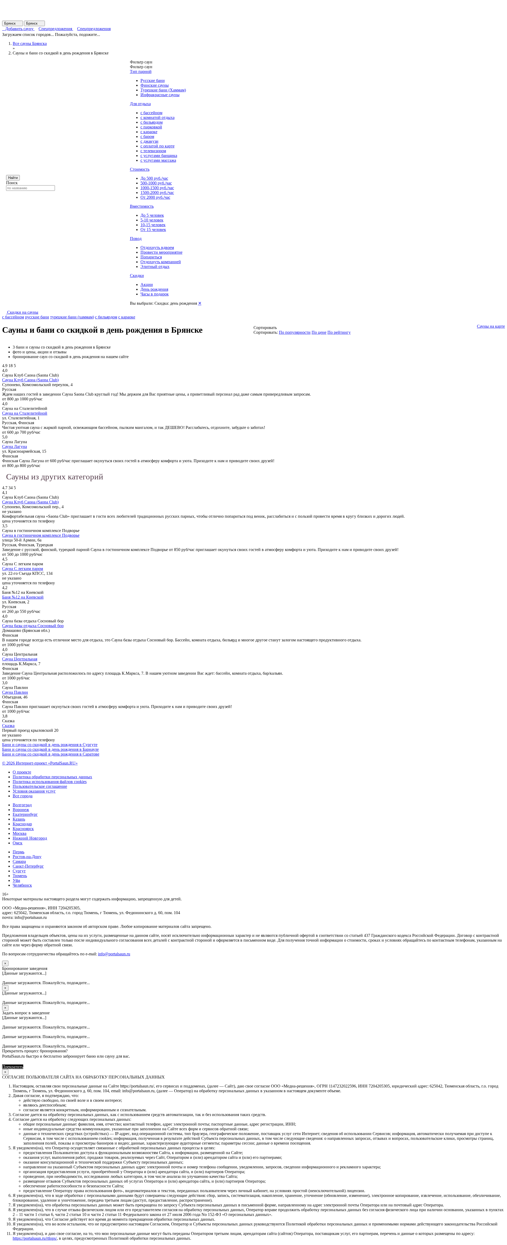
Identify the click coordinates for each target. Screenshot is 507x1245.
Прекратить (12, 1067)
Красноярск (23, 828)
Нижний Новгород (30, 838)
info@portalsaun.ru (114, 954)
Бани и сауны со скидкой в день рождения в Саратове (50, 754)
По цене (319, 332)
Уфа (16, 880)
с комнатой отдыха (157, 117)
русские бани (37, 317)
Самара (19, 861)
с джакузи (149, 141)
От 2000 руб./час (155, 197)
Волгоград (22, 805)
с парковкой (151, 127)
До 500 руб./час (154, 178)
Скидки (137, 275)
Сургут (19, 871)
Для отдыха (140, 103)
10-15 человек (153, 225)
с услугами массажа (158, 160)
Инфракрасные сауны (160, 94)
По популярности (295, 332)
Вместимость (142, 206)
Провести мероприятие (161, 252)
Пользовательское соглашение (40, 786)
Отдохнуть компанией (160, 262)
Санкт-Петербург (28, 866)
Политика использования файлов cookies (50, 781)
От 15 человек (153, 229)
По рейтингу (339, 332)
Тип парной (141, 71)
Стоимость (139, 169)
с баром (147, 136)
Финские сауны (154, 85)
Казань (19, 819)
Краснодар (22, 824)
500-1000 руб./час (156, 183)
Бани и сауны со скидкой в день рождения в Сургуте (49, 744)
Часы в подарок (154, 294)
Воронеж (21, 809)
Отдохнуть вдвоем (157, 247)
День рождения (154, 289)
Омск (17, 843)
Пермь (18, 852)
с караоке (148, 131)
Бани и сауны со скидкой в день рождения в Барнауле (50, 749)
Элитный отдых (155, 266)
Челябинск (22, 885)
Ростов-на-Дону (27, 856)
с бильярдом (151, 122)
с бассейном (151, 112)
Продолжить (35, 1067)
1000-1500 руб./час (157, 188)
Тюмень (20, 875)
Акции (146, 284)
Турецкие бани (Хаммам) (163, 90)
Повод (136, 238)
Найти (13, 178)
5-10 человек (151, 220)
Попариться (151, 257)
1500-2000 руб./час (157, 192)
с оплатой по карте (157, 146)
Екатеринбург (25, 814)
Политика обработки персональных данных (52, 777)
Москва (19, 833)
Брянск (12, 23)
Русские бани (152, 80)
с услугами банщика (158, 155)
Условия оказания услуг (34, 791)
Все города (22, 796)
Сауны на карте (491, 326)
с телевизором (153, 151)
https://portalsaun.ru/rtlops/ (35, 1238)
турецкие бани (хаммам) (72, 317)
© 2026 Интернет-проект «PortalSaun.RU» (40, 763)
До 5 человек (152, 215)
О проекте (22, 772)
